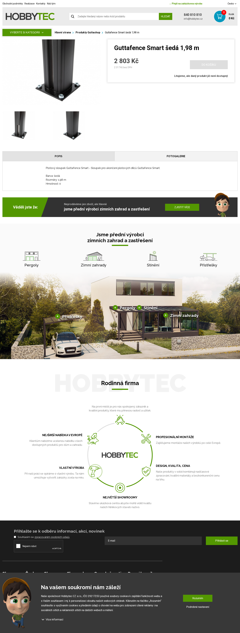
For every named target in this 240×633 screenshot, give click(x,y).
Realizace (29, 3)
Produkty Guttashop (88, 32)
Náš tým (51, 3)
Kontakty (40, 3)
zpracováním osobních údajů (52, 537)
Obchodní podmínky (12, 3)
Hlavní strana (63, 32)
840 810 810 (193, 15)
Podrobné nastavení (197, 606)
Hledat (165, 16)
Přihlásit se (221, 540)
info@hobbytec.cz (193, 18)
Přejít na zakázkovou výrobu (185, 3)
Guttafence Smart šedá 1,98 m (122, 32)
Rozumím (197, 598)
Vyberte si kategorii (25, 32)
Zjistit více (182, 207)
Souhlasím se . (44, 537)
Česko (231, 3)
